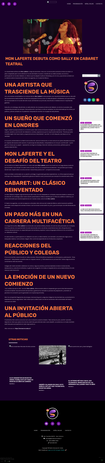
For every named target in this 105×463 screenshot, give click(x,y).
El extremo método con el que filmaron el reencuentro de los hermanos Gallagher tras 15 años (81, 382)
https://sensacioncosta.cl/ (23, 328)
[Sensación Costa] (51, 4)
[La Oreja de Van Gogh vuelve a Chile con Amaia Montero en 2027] (91, 195)
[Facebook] (3, 4)
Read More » (12, 383)
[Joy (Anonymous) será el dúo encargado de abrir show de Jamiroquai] (91, 168)
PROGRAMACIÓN (78, 3)
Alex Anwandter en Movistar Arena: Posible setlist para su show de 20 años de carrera (21, 379)
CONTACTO (99, 3)
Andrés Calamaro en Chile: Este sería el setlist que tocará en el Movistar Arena (52, 386)
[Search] (99, 75)
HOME (69, 3)
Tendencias (88, 122)
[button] (85, 100)
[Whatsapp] (15, 4)
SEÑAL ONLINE (89, 3)
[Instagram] (9, 4)
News (82, 122)
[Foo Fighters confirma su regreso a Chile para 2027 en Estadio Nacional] (91, 141)
